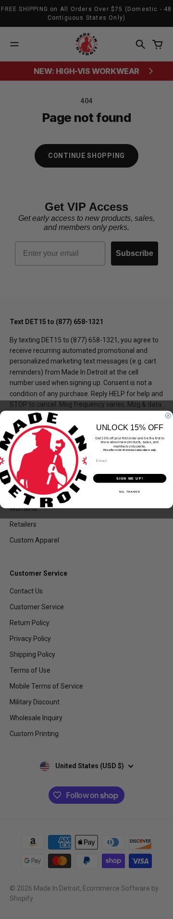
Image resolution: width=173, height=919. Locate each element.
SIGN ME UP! (129, 478)
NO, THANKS (129, 491)
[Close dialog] (168, 415)
